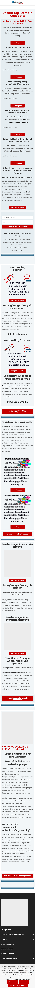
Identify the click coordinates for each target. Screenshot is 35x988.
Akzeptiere (12, 982)
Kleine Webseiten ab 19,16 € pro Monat (15, 748)
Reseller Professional (13, 673)
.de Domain (20, 334)
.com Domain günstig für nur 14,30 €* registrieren (17, 82)
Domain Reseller (10, 427)
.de (26, 192)
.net (21, 184)
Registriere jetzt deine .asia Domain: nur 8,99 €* (17, 111)
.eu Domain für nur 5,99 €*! (17, 47)
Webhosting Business (18, 340)
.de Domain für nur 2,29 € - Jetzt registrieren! (17, 22)
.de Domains (21, 401)
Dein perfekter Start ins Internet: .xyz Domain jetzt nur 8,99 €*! (17, 140)
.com (17, 184)
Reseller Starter (7, 602)
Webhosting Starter (17, 269)
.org (27, 184)
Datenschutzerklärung (18, 985)
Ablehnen (24, 982)
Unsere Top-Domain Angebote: (17, 14)
